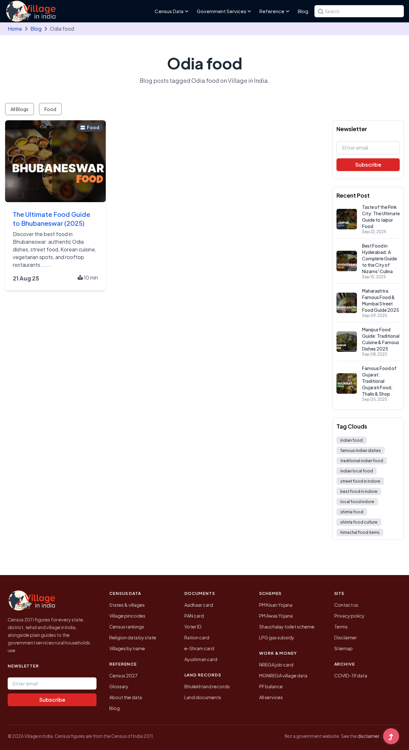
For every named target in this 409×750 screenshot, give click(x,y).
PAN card (194, 616)
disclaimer (368, 736)
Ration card (196, 637)
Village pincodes (127, 616)
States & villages (127, 605)
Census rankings (126, 626)
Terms (341, 626)
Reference (271, 11)
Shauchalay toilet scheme (286, 626)
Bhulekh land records (207, 686)
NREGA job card (276, 664)
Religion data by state (132, 637)
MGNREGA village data (283, 675)
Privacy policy (349, 616)
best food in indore (358, 491)
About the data (125, 697)
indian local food (356, 471)
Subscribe (368, 164)
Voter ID (193, 626)
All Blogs (19, 109)
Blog (303, 11)
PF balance (271, 686)
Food (50, 109)
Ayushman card (200, 659)
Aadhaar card (198, 605)
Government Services (221, 11)
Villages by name (127, 648)
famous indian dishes (360, 450)
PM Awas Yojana (276, 616)
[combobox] (359, 11)
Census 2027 (123, 675)
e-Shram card (199, 648)
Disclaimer (345, 637)
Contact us (346, 605)
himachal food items (360, 532)
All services (271, 697)
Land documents (202, 697)
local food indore (357, 501)
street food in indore (360, 481)
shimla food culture (358, 522)
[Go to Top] (391, 737)
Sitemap (343, 648)
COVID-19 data (350, 675)
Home (15, 28)
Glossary (118, 686)
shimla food (351, 511)
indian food (351, 440)
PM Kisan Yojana (275, 605)
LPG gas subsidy (276, 637)
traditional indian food (361, 460)
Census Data (169, 11)
